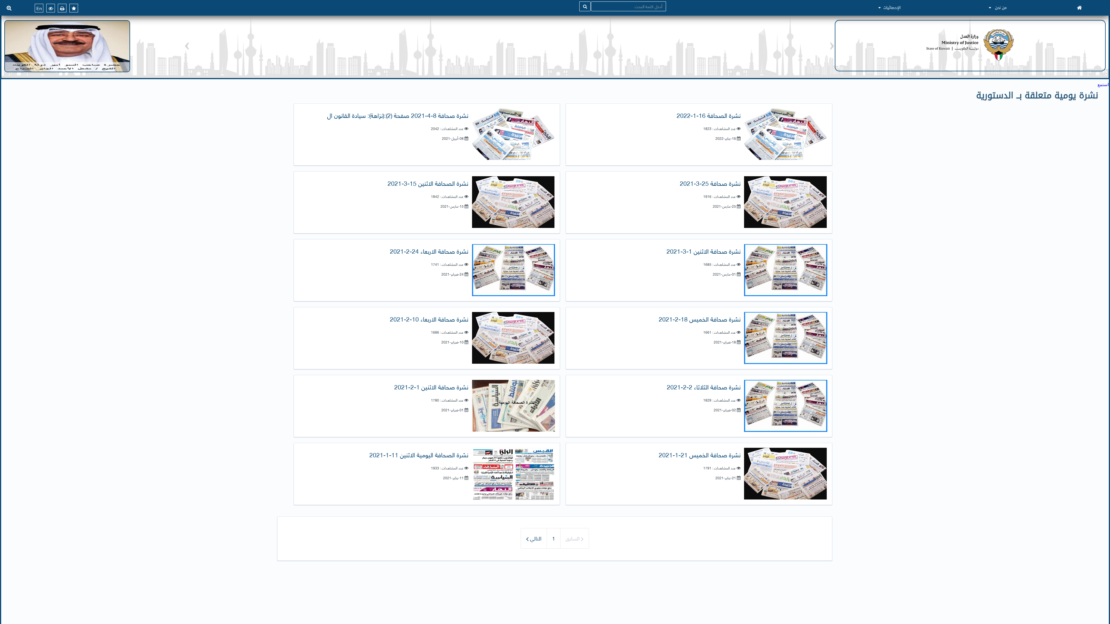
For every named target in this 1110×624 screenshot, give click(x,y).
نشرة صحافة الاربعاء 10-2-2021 (429, 318)
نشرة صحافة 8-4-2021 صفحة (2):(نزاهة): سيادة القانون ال (397, 115)
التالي (535, 538)
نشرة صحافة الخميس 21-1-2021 (700, 454)
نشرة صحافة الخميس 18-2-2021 (700, 318)
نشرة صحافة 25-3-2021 (710, 183)
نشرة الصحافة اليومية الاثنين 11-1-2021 (418, 454)
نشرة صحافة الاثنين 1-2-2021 (431, 386)
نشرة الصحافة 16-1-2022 (709, 115)
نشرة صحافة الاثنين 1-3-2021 (704, 251)
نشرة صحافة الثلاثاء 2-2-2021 (704, 386)
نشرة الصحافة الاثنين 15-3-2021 (428, 183)
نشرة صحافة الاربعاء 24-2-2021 (429, 251)
